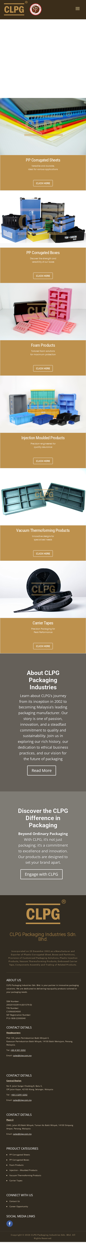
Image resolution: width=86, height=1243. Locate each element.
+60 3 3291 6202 (19, 1094)
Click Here (43, 183)
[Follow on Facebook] (9, 1224)
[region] (43, 58)
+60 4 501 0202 (18, 1050)
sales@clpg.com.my (22, 1055)
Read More (42, 770)
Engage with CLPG (41, 874)
